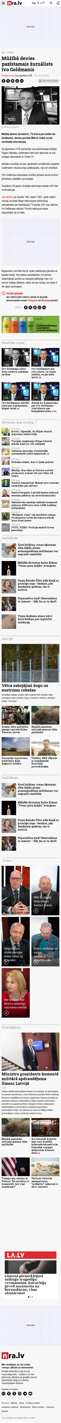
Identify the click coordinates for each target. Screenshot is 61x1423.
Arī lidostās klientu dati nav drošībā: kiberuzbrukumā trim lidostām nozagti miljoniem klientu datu (44, 1145)
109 (54, 411)
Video (7, 860)
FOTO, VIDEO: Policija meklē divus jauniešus (32, 529)
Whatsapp (46, 300)
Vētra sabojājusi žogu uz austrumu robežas (25, 688)
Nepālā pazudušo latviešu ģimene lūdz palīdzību (44, 729)
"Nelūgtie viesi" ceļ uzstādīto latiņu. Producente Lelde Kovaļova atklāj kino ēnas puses (33, 517)
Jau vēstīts (7, 197)
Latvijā (10, 52)
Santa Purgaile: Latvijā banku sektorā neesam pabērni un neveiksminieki (34, 494)
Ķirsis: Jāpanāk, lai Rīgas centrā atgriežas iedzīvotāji (31, 433)
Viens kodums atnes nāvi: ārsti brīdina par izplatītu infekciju (35, 619)
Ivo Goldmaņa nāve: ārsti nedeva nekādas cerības (15, 371)
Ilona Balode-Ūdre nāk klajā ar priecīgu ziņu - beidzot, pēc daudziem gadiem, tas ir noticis (38, 585)
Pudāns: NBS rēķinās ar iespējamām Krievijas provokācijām (44, 762)
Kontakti (5, 1411)
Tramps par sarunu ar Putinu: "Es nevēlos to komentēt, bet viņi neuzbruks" (15, 1182)
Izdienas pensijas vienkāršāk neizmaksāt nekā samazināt (29, 452)
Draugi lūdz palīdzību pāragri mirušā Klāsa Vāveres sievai (15, 729)
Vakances (50, 1407)
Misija (21, 1403)
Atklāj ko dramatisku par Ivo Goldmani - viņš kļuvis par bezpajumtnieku (44, 407)
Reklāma (14, 1403)
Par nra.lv (5, 1403)
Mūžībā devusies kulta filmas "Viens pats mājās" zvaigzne (37, 564)
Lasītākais (10, 538)
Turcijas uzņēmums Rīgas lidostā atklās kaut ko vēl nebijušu (31, 442)
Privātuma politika (33, 1403)
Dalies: (18, 307)
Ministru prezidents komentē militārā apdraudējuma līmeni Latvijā (30, 1078)
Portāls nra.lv (8, 75)
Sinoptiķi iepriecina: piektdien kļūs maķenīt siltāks (15, 761)
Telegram (32, 300)
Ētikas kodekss (38, 1407)
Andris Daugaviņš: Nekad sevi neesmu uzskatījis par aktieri (35, 484)
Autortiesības (25, 1407)
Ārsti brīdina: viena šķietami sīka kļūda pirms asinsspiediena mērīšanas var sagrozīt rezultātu (38, 549)
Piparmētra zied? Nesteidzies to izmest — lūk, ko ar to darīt (37, 600)
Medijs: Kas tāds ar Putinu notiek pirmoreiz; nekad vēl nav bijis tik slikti (32, 473)
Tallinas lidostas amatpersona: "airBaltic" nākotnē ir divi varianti (44, 1182)
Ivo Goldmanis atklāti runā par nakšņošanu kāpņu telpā (15, 405)
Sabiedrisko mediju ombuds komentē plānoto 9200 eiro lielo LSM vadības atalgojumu (34, 505)
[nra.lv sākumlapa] (14, 3)
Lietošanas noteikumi (10, 1407)
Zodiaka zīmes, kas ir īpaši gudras (32, 462)
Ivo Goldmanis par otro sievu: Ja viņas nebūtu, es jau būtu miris (43, 373)
